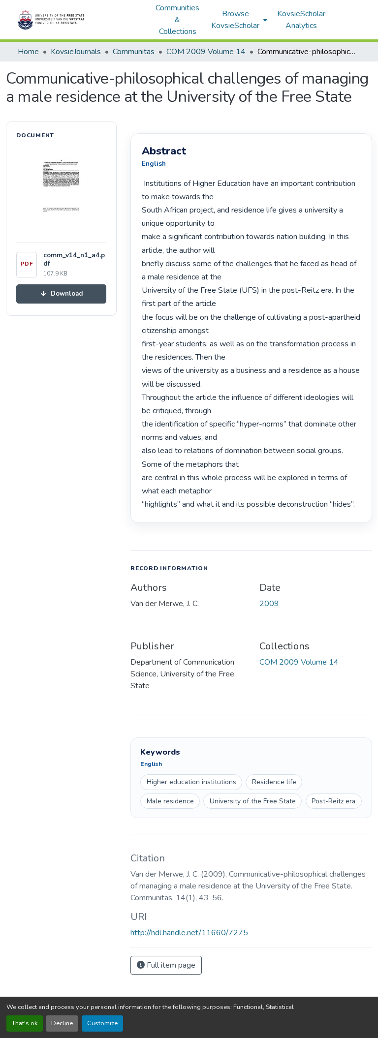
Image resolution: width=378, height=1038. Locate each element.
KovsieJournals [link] (76, 51)
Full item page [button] (170, 965)
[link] (61, 294)
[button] (82, 20)
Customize (102, 1023)
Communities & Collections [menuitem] (177, 19)
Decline (62, 1023)
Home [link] (28, 51)
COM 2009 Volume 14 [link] (206, 51)
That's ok (24, 1023)
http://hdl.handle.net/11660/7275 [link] (189, 932)
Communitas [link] (134, 51)
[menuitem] (238, 19)
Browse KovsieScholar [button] (235, 19)
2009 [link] (269, 603)
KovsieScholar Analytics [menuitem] (301, 19)
